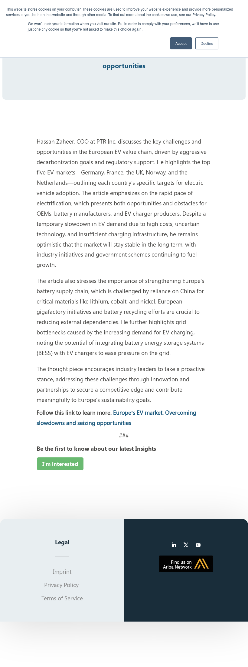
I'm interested (60, 463)
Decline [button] (207, 43)
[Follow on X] (186, 545)
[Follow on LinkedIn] (174, 545)
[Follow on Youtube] (198, 545)
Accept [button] (181, 43)
